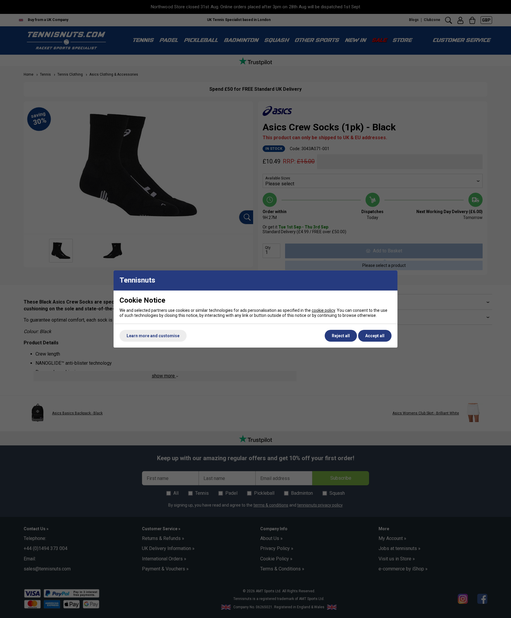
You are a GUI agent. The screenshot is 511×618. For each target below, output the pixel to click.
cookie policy (323, 310)
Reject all (341, 335)
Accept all (374, 335)
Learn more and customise (153, 335)
